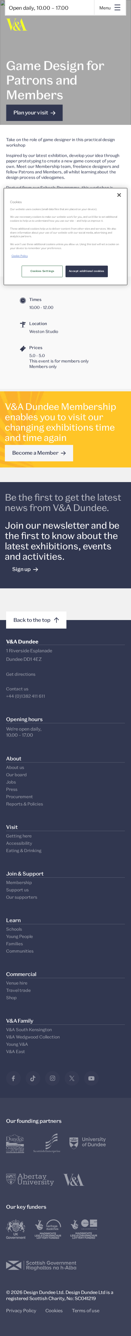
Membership (19, 882)
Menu (105, 7)
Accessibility (19, 843)
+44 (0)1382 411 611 (25, 696)
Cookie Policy (20, 256)
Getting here (19, 835)
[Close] (119, 195)
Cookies (54, 1310)
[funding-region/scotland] (48, 1229)
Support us (17, 889)
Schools (14, 929)
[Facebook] (13, 1078)
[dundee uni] (87, 1143)
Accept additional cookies (86, 271)
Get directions (20, 674)
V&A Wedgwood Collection (33, 1036)
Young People (19, 936)
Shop (11, 997)
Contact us (17, 688)
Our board (16, 774)
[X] (72, 1078)
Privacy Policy (21, 1310)
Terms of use (85, 1310)
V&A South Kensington (29, 1029)
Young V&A (17, 1044)
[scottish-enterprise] (47, 1143)
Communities (20, 951)
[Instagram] (52, 1078)
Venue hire (16, 982)
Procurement (19, 796)
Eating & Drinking (23, 850)
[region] (65, 236)
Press (11, 789)
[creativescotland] (83, 1229)
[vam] (73, 1179)
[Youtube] (91, 1078)
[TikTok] (33, 1078)
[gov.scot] (41, 1265)
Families (14, 943)
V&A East (15, 1051)
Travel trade (18, 990)
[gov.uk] (16, 1229)
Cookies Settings (42, 271)
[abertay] (30, 1179)
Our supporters (21, 897)
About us (15, 767)
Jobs (11, 781)
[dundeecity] (15, 1143)
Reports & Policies (24, 803)
